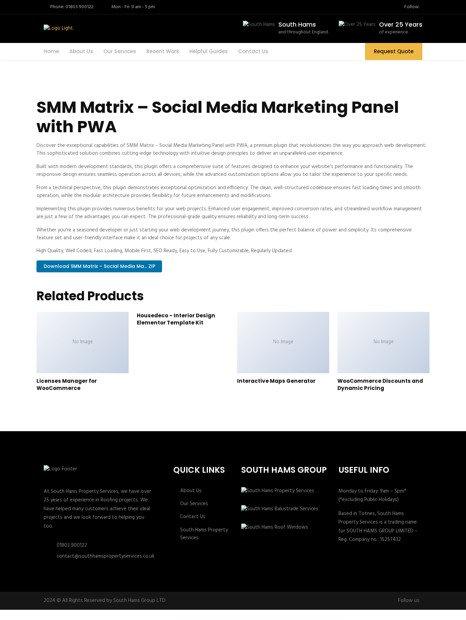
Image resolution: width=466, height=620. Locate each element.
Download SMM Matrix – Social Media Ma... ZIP (99, 266)
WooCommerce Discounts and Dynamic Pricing (380, 384)
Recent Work (162, 51)
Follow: (412, 7)
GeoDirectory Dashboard (267, 618)
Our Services (119, 51)
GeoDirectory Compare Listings (246, 618)
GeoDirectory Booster (226, 618)
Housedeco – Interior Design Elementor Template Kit (176, 319)
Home (51, 51)
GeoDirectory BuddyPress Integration (233, 618)
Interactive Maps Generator (276, 380)
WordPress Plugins (199, 618)
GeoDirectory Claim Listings (240, 618)
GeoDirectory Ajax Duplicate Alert (220, 618)
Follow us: (409, 601)
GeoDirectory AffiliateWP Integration (212, 618)
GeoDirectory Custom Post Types (261, 618)
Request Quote (393, 51)
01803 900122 (72, 545)
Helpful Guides (208, 51)
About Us (81, 51)
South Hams (297, 24)
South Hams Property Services (204, 534)
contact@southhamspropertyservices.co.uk (106, 556)
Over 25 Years (400, 24)
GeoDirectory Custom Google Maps (253, 618)
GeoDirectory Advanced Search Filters (205, 618)
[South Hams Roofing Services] (58, 29)
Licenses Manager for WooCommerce (67, 384)
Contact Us (253, 51)
